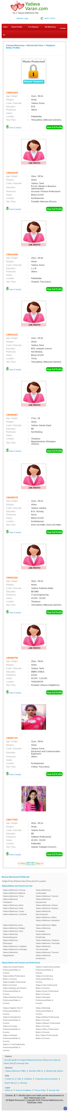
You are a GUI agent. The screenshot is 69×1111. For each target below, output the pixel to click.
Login (12, 1060)
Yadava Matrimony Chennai (14, 890)
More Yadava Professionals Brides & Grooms (47, 1036)
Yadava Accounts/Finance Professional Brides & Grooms (13, 970)
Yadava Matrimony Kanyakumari (43, 900)
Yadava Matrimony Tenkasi (47, 905)
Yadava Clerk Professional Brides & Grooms (46, 986)
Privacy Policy (40, 1090)
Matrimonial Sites (35, 45)
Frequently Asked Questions (46, 1079)
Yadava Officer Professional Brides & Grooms (47, 1030)
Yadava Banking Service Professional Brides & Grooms (13, 1000)
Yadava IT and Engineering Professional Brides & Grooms (14, 1047)
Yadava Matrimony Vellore (46, 917)
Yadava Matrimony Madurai (14, 893)
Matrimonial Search (36, 1060)
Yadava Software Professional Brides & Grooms (48, 1024)
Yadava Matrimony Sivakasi (47, 908)
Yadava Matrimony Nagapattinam (10, 953)
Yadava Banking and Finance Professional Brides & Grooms (14, 991)
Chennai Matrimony (15, 45)
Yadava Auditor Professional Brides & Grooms (14, 983)
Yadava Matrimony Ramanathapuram (10, 935)
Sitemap (23, 1083)
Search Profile (17, 27)
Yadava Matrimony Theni (13, 931)
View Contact (15, 127)
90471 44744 (50, 18)
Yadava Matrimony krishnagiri (15, 949)
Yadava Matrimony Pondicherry (43, 956)
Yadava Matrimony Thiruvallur (48, 943)
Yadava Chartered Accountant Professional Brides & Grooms (48, 970)
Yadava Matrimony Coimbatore (10, 900)
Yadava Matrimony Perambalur (43, 929)
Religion (5, 881)
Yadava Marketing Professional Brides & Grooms (44, 1011)
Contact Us (34, 31)
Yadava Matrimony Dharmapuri (10, 941)
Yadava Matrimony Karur (13, 925)
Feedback (28, 1079)
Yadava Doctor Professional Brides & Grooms (47, 992)
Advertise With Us (36, 1071)
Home (5, 27)
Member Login (22, 18)
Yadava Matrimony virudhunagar (43, 891)
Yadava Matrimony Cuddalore (15, 946)
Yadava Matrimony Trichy (13, 896)
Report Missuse (11, 1083)
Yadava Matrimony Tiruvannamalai (43, 947)
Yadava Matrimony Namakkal (47, 920)
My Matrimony (50, 27)
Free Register (33, 27)
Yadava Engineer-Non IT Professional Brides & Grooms (13, 1011)
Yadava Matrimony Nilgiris (46, 925)
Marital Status (20, 881)
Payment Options (52, 1060)
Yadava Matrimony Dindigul (14, 928)
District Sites (9, 1063)
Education (31, 881)
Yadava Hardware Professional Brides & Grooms (11, 1038)
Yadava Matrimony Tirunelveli (15, 914)
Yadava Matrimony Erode (13, 908)
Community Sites (22, 1063)
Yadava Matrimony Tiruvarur (47, 952)
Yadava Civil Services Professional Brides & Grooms (44, 979)
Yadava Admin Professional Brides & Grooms (14, 977)
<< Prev (22, 863)
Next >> (39, 863)
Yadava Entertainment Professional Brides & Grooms (12, 1020)
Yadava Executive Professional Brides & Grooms (11, 1029)
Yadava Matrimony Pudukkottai (43, 935)
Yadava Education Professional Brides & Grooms (44, 1000)
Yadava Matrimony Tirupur (13, 911)
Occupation (41, 881)
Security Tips (54, 1090)
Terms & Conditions (23, 1090)
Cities (12, 881)
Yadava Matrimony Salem (13, 905)
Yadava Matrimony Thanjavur (47, 940)
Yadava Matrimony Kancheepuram (43, 912)
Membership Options (54, 1071)
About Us (9, 1090)
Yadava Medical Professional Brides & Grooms (47, 1018)
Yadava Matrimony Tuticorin (47, 896)
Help (19, 1079)
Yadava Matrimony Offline (15, 1071)
